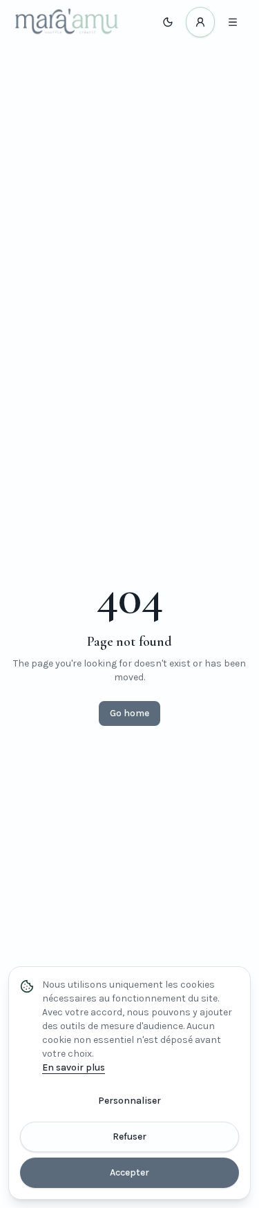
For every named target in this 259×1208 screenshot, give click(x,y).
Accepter (129, 1172)
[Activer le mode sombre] (168, 22)
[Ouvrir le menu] (233, 22)
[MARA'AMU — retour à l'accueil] (66, 22)
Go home (129, 713)
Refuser (129, 1136)
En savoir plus (73, 1067)
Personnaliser (129, 1100)
